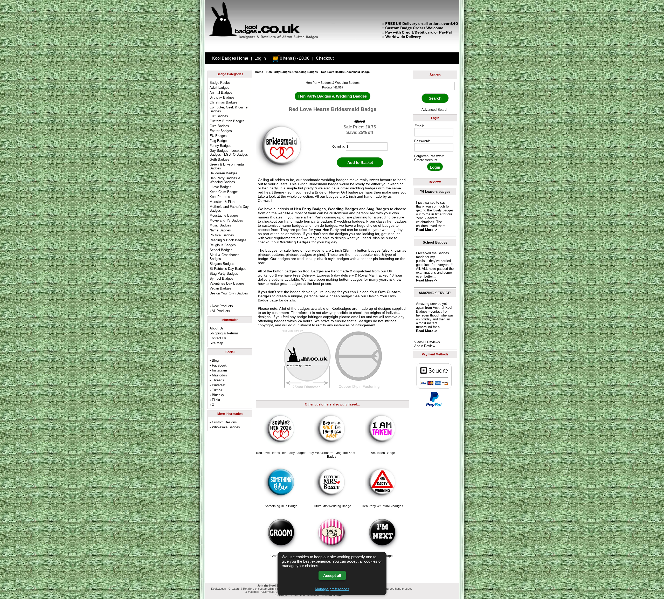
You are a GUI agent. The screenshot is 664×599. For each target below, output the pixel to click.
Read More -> (426, 230)
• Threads (217, 380)
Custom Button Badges (227, 121)
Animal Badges (221, 92)
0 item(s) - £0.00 (294, 58)
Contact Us (218, 338)
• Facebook (218, 365)
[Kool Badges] (332, 48)
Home (259, 71)
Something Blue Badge (281, 506)
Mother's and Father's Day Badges (229, 208)
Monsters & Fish (222, 202)
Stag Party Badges (224, 274)
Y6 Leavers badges (435, 192)
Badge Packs (220, 83)
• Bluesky (217, 395)
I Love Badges (220, 187)
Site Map (216, 343)
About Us (217, 328)
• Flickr (215, 400)
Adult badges (219, 87)
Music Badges (220, 225)
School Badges (221, 250)
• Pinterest (217, 385)
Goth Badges (219, 159)
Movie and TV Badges (226, 220)
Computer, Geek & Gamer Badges (229, 109)
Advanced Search (434, 110)
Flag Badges (219, 141)
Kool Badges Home (230, 58)
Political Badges (222, 235)
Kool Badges (313, 271)
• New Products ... (223, 306)
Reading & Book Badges (228, 240)
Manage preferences (332, 589)
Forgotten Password (429, 156)
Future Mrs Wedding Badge (332, 506)
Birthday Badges (222, 97)
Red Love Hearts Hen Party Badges (281, 453)
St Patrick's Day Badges (228, 269)
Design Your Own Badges (229, 293)
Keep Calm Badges (224, 192)
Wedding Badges (343, 209)
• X (212, 405)
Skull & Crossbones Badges (224, 257)
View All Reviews (427, 342)
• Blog (214, 360)
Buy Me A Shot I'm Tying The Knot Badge (331, 454)
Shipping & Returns (224, 333)
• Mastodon (218, 375)
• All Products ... (222, 311)
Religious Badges (223, 245)
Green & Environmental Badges (227, 166)
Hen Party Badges (310, 209)
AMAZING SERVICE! (435, 293)
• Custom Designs (223, 422)
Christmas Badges (223, 102)
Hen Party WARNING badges (382, 506)
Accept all (332, 575)
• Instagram (218, 370)
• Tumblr (216, 390)
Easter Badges (221, 131)
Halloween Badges (223, 173)
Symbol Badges (221, 278)
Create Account (425, 160)
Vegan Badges (220, 288)
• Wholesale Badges (225, 427)
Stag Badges (377, 209)
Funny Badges (220, 146)
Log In (260, 58)
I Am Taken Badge (382, 453)
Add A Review (424, 346)
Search (435, 75)
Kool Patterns (220, 197)
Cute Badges (219, 126)
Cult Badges (219, 116)
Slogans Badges (222, 264)
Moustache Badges (224, 215)
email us (358, 317)
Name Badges (220, 230)
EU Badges (218, 136)
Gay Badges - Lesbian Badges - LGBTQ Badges (229, 152)
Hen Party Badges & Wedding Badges (292, 71)
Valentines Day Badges (227, 283)
